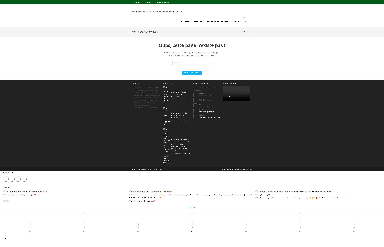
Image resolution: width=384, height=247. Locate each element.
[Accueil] (240, 32)
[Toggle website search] (248, 22)
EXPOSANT (230, 169)
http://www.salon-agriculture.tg (209, 117)
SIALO (224, 169)
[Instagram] (18, 179)
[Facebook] (12, 179)
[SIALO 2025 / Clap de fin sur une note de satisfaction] (167, 95)
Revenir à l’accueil (192, 73)
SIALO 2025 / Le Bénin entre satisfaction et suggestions (179, 115)
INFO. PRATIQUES (240, 169)
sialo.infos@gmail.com (206, 112)
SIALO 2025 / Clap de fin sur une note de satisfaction (179, 94)
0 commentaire (186, 99)
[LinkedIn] (24, 179)
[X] (6, 179)
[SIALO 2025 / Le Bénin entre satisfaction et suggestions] (167, 116)
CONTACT (249, 169)
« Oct (4, 239)
